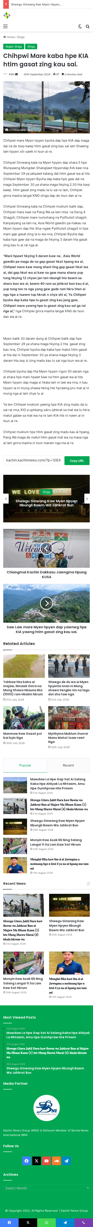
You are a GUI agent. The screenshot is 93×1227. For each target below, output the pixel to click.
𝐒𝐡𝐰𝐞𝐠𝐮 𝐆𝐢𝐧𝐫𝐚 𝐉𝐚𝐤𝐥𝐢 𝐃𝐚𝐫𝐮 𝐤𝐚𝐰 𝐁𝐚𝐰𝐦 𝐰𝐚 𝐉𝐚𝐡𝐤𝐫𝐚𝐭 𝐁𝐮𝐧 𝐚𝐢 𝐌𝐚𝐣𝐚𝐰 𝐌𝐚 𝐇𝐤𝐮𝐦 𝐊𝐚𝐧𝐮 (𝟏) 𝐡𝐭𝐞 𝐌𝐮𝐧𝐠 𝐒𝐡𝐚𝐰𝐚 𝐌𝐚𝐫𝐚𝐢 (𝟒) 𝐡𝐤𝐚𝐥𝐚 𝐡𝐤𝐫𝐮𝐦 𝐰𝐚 (59, 804)
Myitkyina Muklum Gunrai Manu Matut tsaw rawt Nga (68, 737)
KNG (11, 74)
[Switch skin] (80, 26)
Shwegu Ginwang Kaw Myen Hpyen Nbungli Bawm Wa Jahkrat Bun (57, 823)
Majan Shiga (14, 46)
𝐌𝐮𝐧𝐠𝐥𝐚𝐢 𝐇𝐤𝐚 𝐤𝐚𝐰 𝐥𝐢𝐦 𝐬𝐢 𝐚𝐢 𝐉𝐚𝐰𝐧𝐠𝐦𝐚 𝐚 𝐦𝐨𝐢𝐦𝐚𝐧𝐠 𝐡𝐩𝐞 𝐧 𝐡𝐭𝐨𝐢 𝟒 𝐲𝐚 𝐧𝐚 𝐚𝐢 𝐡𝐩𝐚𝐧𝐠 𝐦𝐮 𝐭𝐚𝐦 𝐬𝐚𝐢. (59, 863)
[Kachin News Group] (20, 15)
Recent (68, 765)
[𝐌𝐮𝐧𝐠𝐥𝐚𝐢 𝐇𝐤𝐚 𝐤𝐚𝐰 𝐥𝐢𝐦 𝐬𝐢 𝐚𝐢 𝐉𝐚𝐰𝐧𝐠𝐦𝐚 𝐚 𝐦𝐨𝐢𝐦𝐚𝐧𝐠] (15, 865)
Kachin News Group (74, 1210)
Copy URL (77, 460)
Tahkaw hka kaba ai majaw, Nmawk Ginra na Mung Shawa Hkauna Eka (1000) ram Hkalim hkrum (23, 688)
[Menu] (5, 26)
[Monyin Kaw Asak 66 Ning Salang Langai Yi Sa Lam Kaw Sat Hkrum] (15, 846)
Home (10, 37)
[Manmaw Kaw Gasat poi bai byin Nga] (24, 717)
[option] (46, 498)
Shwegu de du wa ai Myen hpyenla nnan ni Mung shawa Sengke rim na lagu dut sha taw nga (69, 688)
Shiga (20, 37)
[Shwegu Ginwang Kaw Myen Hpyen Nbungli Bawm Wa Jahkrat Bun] (15, 827)
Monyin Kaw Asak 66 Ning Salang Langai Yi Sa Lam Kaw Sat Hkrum (46, 503)
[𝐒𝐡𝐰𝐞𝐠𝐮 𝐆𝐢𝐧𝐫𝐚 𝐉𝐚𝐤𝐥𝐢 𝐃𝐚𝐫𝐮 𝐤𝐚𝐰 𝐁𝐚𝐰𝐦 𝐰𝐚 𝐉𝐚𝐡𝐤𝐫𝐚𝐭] (15, 806)
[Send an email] (16, 74)
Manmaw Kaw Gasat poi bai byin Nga (22, 735)
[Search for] (87, 26)
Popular (25, 765)
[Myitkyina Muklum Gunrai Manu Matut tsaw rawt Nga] (69, 717)
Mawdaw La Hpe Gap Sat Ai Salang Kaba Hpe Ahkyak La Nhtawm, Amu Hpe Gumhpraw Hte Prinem (57, 783)
